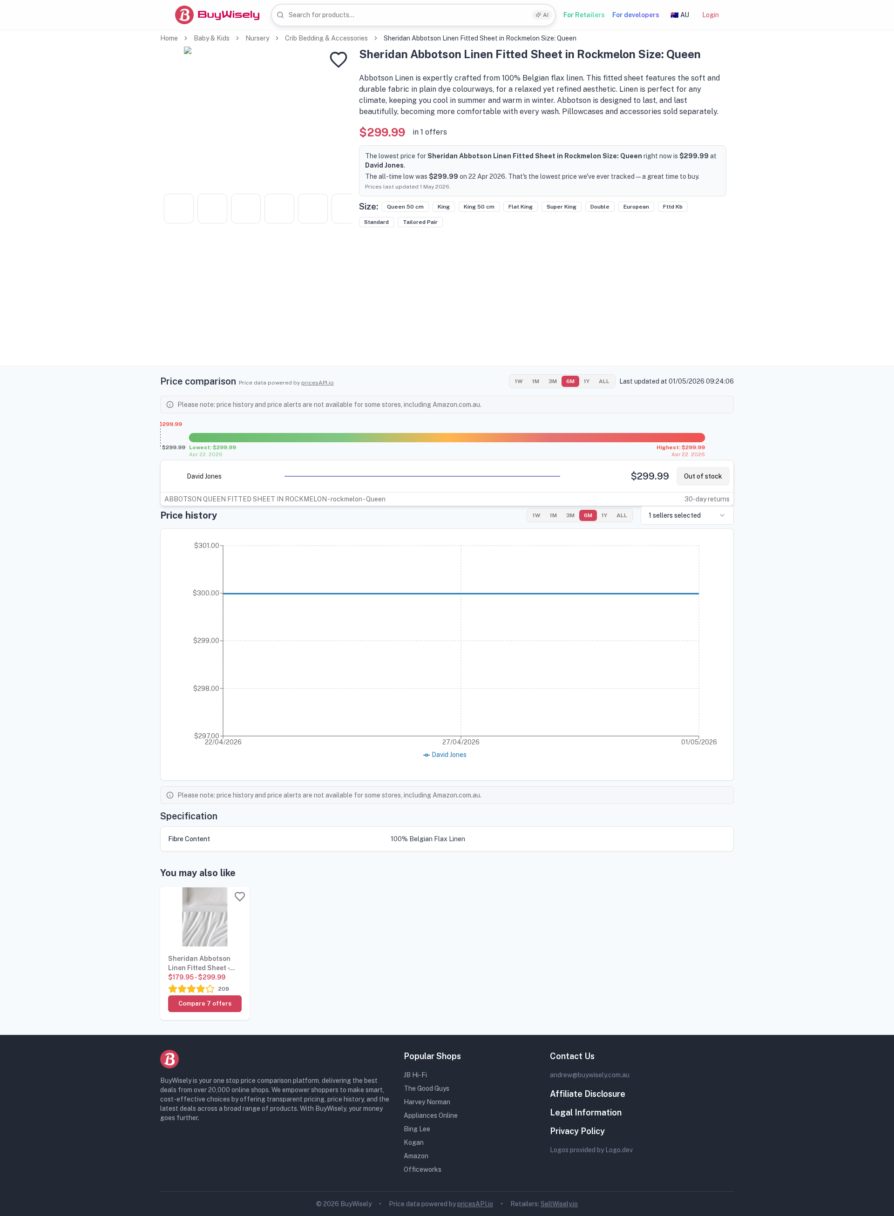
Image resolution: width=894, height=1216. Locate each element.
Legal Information (586, 1112)
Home (169, 38)
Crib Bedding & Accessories (326, 38)
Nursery (257, 38)
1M (535, 381)
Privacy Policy (577, 1131)
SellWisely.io (559, 1204)
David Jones (204, 476)
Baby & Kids (212, 38)
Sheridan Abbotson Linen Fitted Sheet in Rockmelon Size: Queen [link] (480, 38)
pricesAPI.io (317, 382)
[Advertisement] (447, 301)
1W (519, 381)
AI (546, 15)
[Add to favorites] (338, 60)
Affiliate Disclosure (587, 1094)
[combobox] (413, 15)
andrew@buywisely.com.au (590, 1075)
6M (570, 381)
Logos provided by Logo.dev (591, 1150)
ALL (604, 381)
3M (553, 381)
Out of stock (703, 476)
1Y (586, 381)
